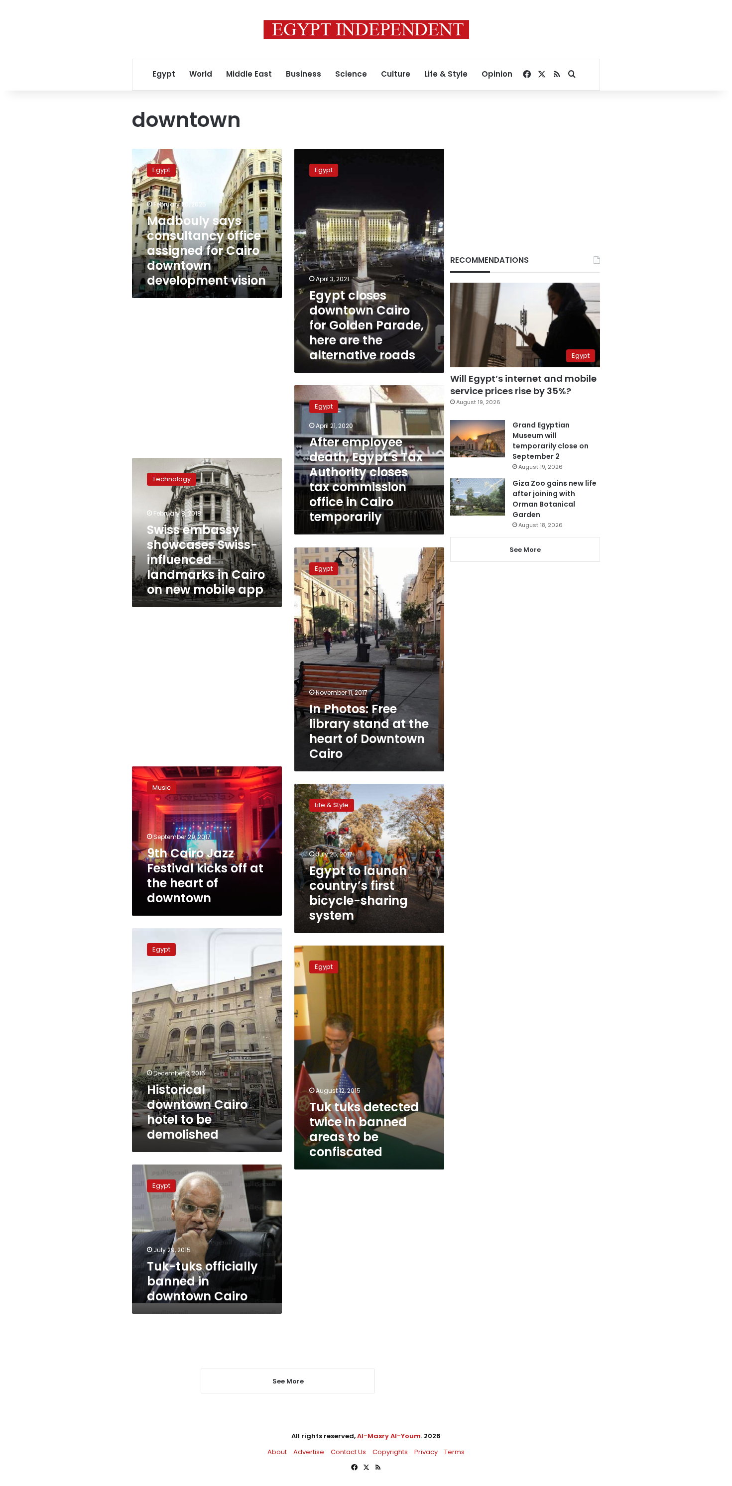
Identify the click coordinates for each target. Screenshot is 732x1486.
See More (525, 549)
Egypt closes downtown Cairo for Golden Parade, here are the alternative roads (366, 325)
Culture (395, 74)
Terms (454, 1452)
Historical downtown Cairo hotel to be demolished (197, 1112)
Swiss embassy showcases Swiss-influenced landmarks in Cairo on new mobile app (206, 560)
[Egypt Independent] (366, 29)
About (277, 1452)
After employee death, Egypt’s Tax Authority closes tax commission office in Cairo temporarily (366, 479)
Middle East (249, 74)
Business (303, 74)
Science (351, 74)
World (200, 74)
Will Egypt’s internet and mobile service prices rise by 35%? (523, 384)
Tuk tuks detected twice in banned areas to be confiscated (364, 1129)
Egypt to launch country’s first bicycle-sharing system (358, 893)
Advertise (308, 1452)
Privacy (426, 1452)
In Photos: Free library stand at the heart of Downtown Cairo (369, 731)
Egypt (163, 74)
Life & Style (446, 74)
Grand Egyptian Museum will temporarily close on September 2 (550, 440)
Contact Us (348, 1452)
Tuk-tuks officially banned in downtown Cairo (202, 1281)
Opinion (497, 74)
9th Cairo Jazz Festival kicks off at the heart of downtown (205, 875)
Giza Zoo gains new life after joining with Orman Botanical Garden (554, 499)
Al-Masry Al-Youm (389, 1436)
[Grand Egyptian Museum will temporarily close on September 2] (477, 438)
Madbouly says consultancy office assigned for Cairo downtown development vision (206, 250)
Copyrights (390, 1452)
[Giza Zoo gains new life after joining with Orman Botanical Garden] (477, 497)
